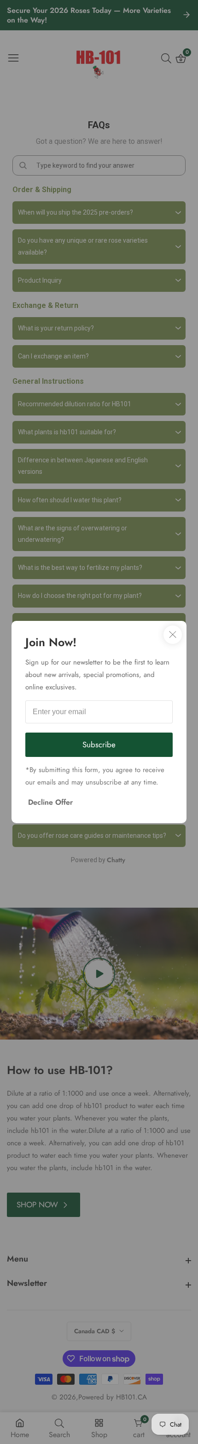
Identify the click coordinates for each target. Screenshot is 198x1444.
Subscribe (99, 744)
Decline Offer (50, 802)
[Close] (172, 634)
